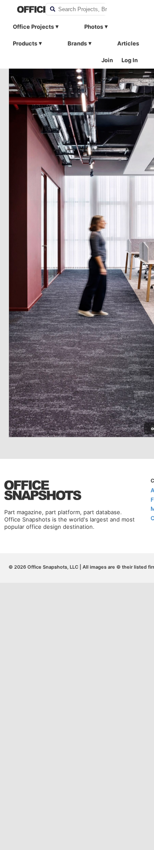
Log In (129, 60)
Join (107, 60)
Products (25, 43)
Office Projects (33, 26)
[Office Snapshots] (26, 9)
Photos (93, 26)
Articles (128, 43)
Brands (77, 43)
